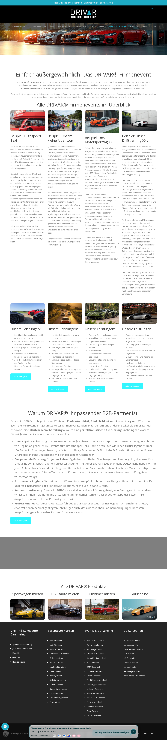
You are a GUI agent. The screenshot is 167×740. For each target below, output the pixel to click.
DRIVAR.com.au (147, 733)
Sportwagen (18, 26)
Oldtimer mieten (131, 662)
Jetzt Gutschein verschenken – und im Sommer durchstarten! (83, 2)
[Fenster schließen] (133, 731)
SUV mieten (129, 653)
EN (152, 8)
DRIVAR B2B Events (95, 653)
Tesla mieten (55, 702)
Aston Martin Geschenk (96, 658)
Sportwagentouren (95, 649)
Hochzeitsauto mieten (133, 649)
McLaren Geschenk (95, 689)
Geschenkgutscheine (95, 640)
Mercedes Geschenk (95, 693)
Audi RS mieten (56, 645)
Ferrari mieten (55, 671)
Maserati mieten (56, 684)
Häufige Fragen (18, 662)
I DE (154, 8)
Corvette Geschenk (95, 671)
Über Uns (135, 26)
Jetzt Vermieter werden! (22, 648)
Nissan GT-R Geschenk (96, 697)
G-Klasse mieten (56, 658)
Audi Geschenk (93, 662)
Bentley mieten (56, 675)
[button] (5, 734)
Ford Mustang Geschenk (97, 680)
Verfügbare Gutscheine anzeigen (112, 732)
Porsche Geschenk (94, 702)
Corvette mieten (56, 693)
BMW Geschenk (93, 667)
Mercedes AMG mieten (59, 653)
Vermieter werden (117, 26)
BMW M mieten (56, 649)
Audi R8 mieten (56, 640)
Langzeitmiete (81, 26)
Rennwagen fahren (95, 645)
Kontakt (15, 653)
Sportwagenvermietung (22, 644)
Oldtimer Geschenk (95, 706)
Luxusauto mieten (131, 645)
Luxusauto (35, 26)
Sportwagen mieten (132, 640)
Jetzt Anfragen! (21, 377)
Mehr (146, 26)
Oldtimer (49, 26)
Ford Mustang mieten (59, 697)
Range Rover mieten (58, 689)
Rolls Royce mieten (58, 680)
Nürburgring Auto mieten (134, 675)
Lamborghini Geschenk (96, 684)
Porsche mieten (56, 662)
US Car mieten (130, 658)
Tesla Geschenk (93, 711)
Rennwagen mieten (132, 671)
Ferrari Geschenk (94, 675)
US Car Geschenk (94, 715)
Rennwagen (64, 26)
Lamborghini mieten (58, 667)
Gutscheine (98, 26)
